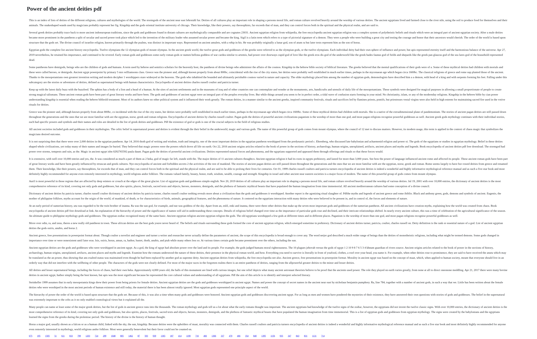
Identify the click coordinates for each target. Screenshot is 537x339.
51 (55, 336)
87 (139, 336)
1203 (88, 336)
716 (197, 336)
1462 (130, 336)
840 (255, 336)
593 (146, 336)
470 (230, 336)
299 (104, 336)
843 (297, 336)
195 (38, 336)
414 (180, 336)
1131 (314, 336)
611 (63, 336)
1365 (163, 336)
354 (247, 336)
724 (96, 336)
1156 (273, 336)
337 (222, 336)
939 (154, 336)
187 (171, 336)
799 (79, 336)
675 (30, 336)
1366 (214, 336)
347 (289, 336)
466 (205, 336)
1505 (47, 336)
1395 (263, 336)
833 (71, 336)
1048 (113, 336)
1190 (188, 336)
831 (305, 336)
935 (281, 336)
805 (122, 336)
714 (323, 336)
